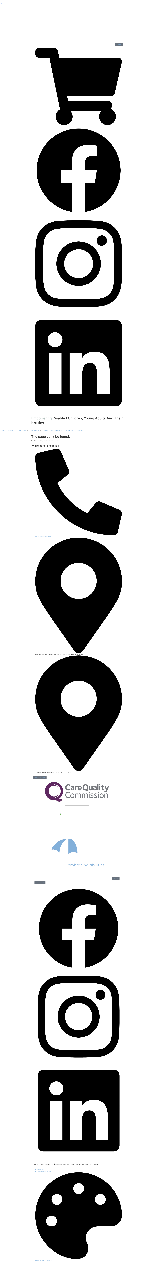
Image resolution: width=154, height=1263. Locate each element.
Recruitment (69, 430)
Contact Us (79, 430)
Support (10, 430)
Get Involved (35, 430)
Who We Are (22, 430)
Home (3, 430)
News (46, 430)
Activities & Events (56, 430)
